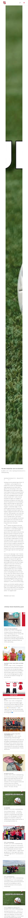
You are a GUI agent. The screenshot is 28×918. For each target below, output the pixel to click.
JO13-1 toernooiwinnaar (9, 842)
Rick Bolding (8, 736)
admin (4, 470)
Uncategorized (18, 630)
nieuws (19, 736)
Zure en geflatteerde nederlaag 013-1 (12, 907)
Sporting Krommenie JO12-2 (19, 470)
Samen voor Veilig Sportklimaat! (10, 628)
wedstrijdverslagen (16, 737)
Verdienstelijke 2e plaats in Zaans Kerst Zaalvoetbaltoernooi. (12, 734)
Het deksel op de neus (8, 773)
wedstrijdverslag (5, 472)
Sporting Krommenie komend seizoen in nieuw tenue (13, 699)
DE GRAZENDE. (7, 808)
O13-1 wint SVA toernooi (9, 876)
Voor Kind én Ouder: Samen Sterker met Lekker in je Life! (13, 664)
